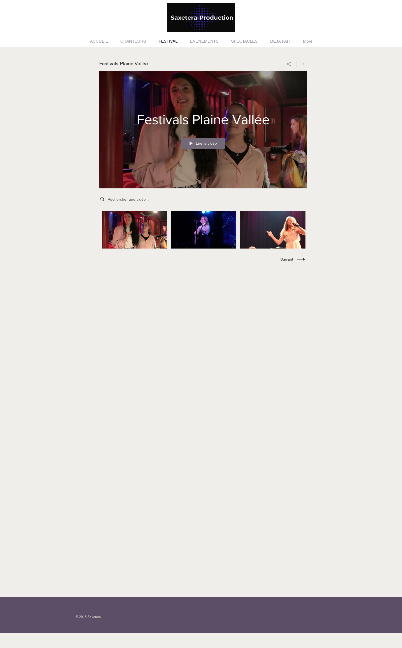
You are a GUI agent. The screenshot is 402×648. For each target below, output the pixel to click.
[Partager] (288, 64)
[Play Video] (134, 229)
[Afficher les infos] (301, 64)
